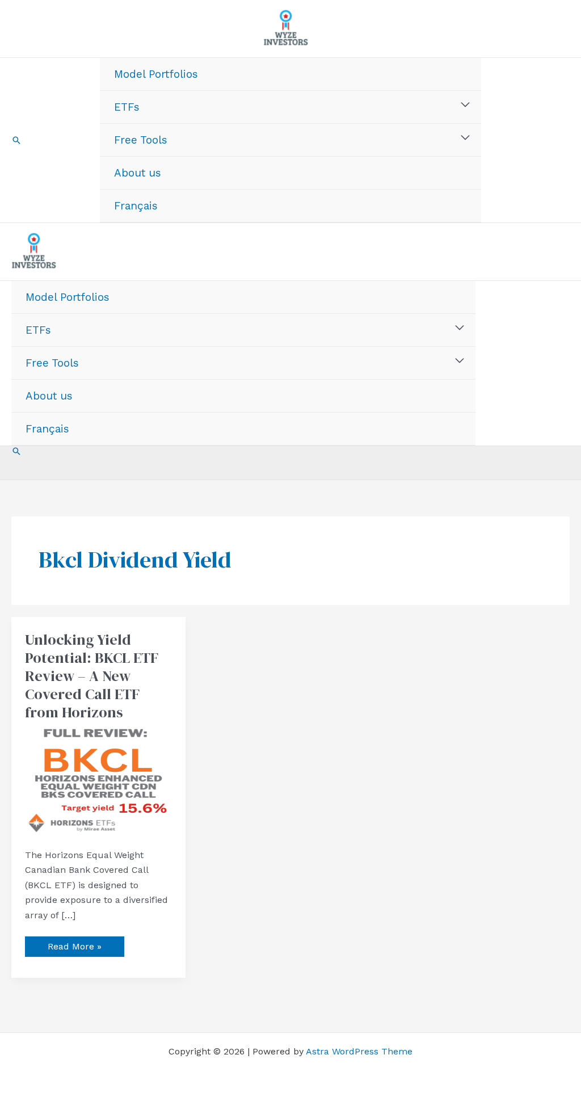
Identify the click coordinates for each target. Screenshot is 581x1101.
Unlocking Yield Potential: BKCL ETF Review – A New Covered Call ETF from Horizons (91, 675)
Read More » (74, 944)
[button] (16, 140)
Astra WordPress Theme (359, 1051)
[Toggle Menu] (465, 105)
